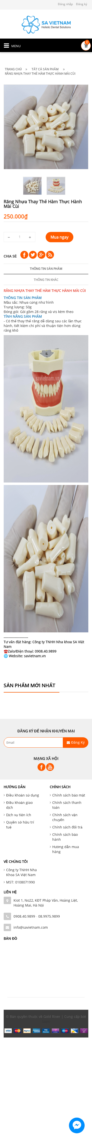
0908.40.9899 (24, 916)
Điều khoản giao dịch (19, 805)
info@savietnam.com (30, 927)
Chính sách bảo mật (68, 795)
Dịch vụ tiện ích (18, 814)
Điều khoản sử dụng (22, 795)
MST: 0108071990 (20, 882)
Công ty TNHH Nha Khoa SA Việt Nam (21, 872)
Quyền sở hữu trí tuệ (20, 824)
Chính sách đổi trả (67, 827)
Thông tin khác (46, 280)
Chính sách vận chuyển (65, 817)
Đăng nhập (65, 4)
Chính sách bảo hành (65, 837)
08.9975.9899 (49, 916)
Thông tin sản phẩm (46, 269)
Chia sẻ (10, 256)
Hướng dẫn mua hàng (65, 849)
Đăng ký (81, 4)
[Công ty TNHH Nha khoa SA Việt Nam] (46, 24)
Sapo (46, 1021)
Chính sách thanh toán (66, 805)
